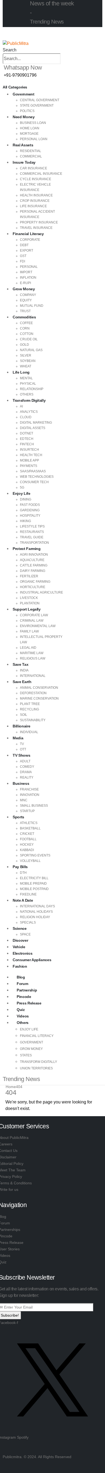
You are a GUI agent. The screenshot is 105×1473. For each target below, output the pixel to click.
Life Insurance (33, 206)
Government (23, 94)
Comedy (27, 767)
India (24, 670)
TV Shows (21, 755)
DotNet (26, 433)
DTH (23, 873)
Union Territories (36, 1068)
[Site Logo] (16, 43)
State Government (37, 105)
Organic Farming (35, 582)
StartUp (27, 811)
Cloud (26, 417)
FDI (22, 261)
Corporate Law (34, 615)
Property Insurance (39, 222)
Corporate (30, 240)
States (26, 1055)
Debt (24, 245)
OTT (23, 749)
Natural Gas (31, 350)
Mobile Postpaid (34, 889)
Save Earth (22, 682)
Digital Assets (32, 428)
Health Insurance (36, 195)
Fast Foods (30, 505)
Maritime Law (31, 653)
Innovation (29, 795)
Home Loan (29, 128)
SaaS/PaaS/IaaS (33, 471)
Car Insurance (33, 168)
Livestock (29, 598)
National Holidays (36, 912)
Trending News (47, 22)
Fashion (20, 966)
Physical (28, 383)
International (33, 676)
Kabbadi (27, 850)
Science (20, 928)
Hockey (27, 844)
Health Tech (31, 455)
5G (22, 487)
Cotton (26, 334)
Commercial (31, 156)
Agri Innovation (34, 554)
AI (21, 406)
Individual (29, 732)
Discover (20, 940)
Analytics (29, 412)
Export (26, 250)
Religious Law (32, 658)
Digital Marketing (36, 422)
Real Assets (23, 145)
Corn (25, 328)
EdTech (26, 439)
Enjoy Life (21, 493)
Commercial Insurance (41, 174)
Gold (24, 345)
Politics (27, 111)
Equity (26, 300)
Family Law (29, 631)
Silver (25, 355)
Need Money (24, 117)
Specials (28, 922)
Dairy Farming (32, 571)
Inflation (28, 277)
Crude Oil (29, 339)
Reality (26, 777)
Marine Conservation (39, 698)
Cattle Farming (33, 565)
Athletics (28, 823)
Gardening (30, 510)
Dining (25, 499)
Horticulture (32, 587)
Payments (28, 466)
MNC (23, 800)
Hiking (25, 521)
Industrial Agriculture (41, 592)
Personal (29, 267)
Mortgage (29, 134)
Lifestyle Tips (32, 526)
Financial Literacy (28, 234)
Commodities (24, 317)
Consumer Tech (34, 482)
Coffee (26, 323)
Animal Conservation (39, 688)
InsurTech (29, 450)
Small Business (34, 806)
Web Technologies (37, 477)
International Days (37, 906)
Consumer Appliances (32, 960)
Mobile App (29, 460)
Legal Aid (28, 648)
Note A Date (23, 900)
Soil (23, 715)
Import (26, 272)
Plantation (30, 603)
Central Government (39, 100)
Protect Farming (27, 548)
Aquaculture (32, 560)
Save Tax (20, 664)
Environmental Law (37, 626)
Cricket (27, 834)
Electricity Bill (34, 878)
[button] (9, 50)
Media (18, 738)
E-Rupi (25, 283)
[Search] (63, 58)
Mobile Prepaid (33, 883)
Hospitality (30, 516)
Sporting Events (35, 855)
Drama (26, 772)
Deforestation (33, 693)
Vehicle (19, 947)
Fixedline (28, 894)
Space (25, 934)
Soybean (28, 361)
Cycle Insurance (35, 179)
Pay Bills (20, 867)
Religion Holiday (35, 917)
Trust (25, 311)
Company (28, 295)
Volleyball (30, 861)
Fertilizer (29, 576)
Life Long (21, 372)
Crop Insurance (35, 201)
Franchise (29, 789)
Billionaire (21, 726)
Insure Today (24, 162)
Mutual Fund (31, 306)
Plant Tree (30, 704)
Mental (26, 378)
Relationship (31, 389)
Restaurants (32, 532)
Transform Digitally (29, 400)
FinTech (27, 444)
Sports (18, 817)
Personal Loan (33, 139)
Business (21, 783)
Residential (30, 151)
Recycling (29, 709)
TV (22, 744)
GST (23, 256)
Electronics (22, 953)
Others (26, 394)
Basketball (30, 828)
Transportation (34, 543)
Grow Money (24, 289)
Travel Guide (31, 537)
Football (28, 839)
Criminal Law (31, 620)
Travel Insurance (36, 228)
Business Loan (33, 123)
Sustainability (33, 720)
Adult (25, 761)
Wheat (25, 366)
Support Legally (27, 609)
